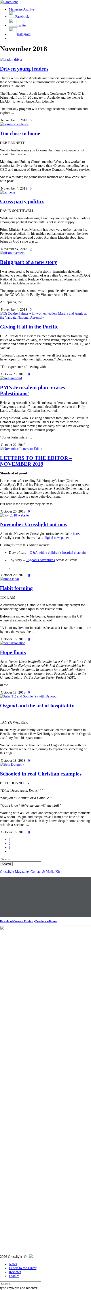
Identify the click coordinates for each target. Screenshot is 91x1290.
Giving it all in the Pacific (29, 327)
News (13, 1264)
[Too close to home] (14, 124)
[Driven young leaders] (11, 59)
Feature (14, 1276)
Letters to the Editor (22, 1268)
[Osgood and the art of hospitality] (28, 696)
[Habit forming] (9, 579)
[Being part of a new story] (12, 253)
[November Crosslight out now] (14, 515)
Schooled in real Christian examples (41, 774)
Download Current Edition (16, 921)
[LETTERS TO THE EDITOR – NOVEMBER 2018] (21, 449)
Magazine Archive (21, 9)
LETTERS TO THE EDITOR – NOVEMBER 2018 (36, 461)
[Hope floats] (12, 643)
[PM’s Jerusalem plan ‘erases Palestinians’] (11, 378)
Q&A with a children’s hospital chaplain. (58, 552)
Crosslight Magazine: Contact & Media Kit (30, 871)
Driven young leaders (24, 69)
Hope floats (13, 652)
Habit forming (16, 588)
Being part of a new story (28, 262)
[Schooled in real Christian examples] (12, 764)
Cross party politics (22, 201)
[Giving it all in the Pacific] (45, 317)
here (76, 534)
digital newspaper (56, 537)
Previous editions (46, 921)
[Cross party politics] (7, 192)
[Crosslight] (9, 2)
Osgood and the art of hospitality (37, 705)
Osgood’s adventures (40, 560)
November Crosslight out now (33, 524)
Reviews (15, 1272)
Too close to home (20, 133)
